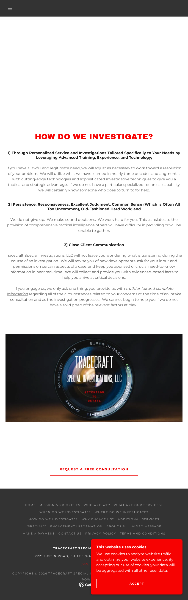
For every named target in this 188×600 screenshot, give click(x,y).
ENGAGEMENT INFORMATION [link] (76, 526)
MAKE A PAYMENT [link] (39, 533)
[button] (10, 8)
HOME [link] (30, 505)
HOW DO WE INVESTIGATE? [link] (53, 519)
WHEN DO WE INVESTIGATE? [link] (65, 512)
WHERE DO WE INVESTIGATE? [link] (121, 512)
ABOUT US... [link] (117, 526)
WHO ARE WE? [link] (97, 505)
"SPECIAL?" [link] (37, 526)
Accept (137, 583)
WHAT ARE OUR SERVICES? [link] (138, 505)
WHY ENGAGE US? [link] (98, 519)
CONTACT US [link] (70, 533)
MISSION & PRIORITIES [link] (59, 505)
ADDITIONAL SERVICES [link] (138, 519)
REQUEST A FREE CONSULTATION (94, 469)
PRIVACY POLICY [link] (100, 533)
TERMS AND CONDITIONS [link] (142, 533)
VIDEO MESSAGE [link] (146, 526)
